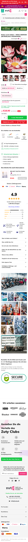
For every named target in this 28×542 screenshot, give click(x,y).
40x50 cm (8, 88)
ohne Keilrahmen (6, 95)
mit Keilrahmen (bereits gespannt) (11, 101)
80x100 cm (20, 88)
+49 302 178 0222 (14, 496)
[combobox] (13, 14)
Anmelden (23, 473)
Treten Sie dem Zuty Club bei (11, 459)
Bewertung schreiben (14, 206)
